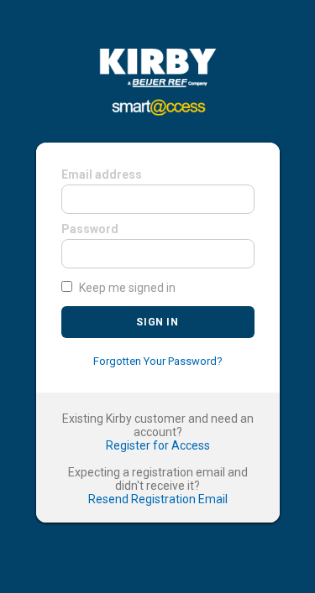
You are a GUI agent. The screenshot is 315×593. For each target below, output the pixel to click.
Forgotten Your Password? (158, 361)
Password (89, 229)
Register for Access (158, 445)
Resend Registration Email (158, 499)
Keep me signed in (127, 287)
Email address (101, 174)
